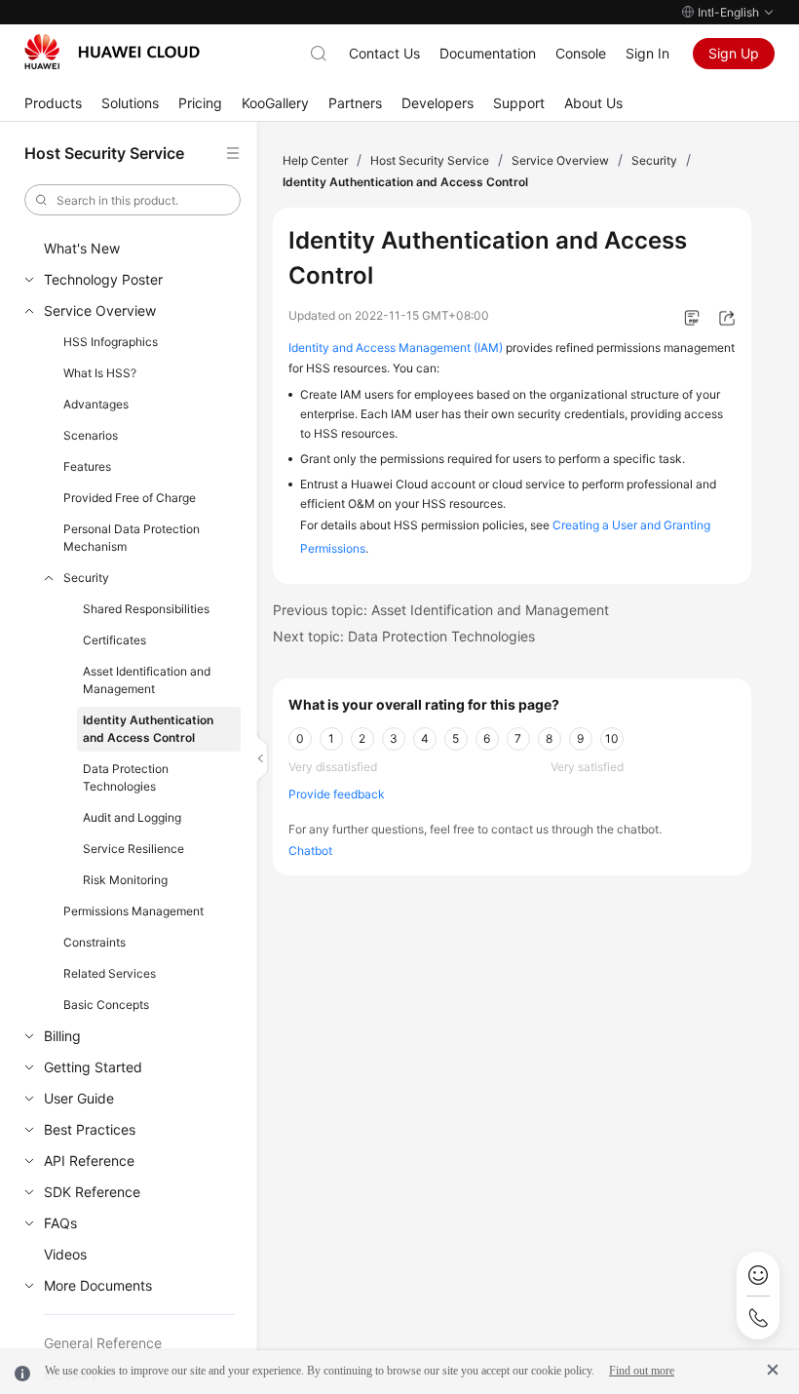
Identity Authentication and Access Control (148, 729)
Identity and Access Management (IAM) (395, 347)
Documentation (487, 53)
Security (86, 577)
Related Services (109, 973)
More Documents (98, 1285)
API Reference (89, 1160)
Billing (62, 1035)
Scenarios (90, 435)
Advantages (96, 404)
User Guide (79, 1098)
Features (87, 466)
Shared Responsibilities (146, 608)
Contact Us (384, 53)
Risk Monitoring (125, 879)
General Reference (103, 1343)
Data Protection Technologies (126, 777)
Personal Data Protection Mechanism (131, 538)
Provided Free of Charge (129, 497)
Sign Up (733, 53)
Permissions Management (133, 911)
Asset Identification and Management (146, 680)
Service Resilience (133, 848)
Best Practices (89, 1129)
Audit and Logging (132, 817)
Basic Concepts (106, 1004)
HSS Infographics (110, 341)
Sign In (647, 53)
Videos (65, 1254)
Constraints (94, 942)
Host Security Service (429, 160)
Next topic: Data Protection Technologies (404, 636)
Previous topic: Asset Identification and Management (441, 609)
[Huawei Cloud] (112, 51)
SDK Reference (92, 1191)
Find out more (641, 1370)
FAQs (60, 1223)
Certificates (114, 640)
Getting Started (93, 1067)
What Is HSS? (99, 373)
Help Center (315, 160)
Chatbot (310, 850)
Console (580, 53)
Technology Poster (103, 279)
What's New (82, 248)
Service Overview (100, 310)
